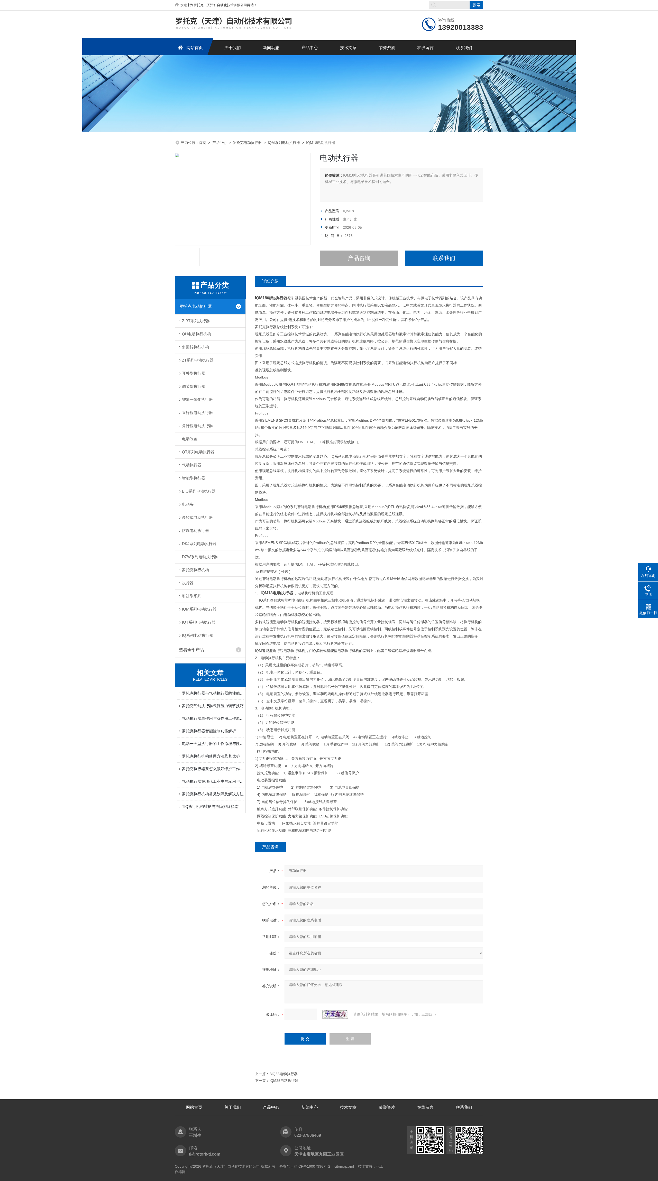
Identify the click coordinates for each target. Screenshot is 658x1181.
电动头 (188, 504)
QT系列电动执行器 (198, 452)
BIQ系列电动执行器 (199, 491)
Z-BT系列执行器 (196, 321)
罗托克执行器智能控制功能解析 (209, 731)
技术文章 (348, 47)
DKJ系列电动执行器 (199, 543)
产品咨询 (359, 258)
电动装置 (189, 439)
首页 (202, 143)
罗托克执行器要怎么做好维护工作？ (213, 769)
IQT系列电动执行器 (198, 622)
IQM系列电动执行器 (284, 143)
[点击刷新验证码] (335, 1014)
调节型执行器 (193, 386)
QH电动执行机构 (196, 334)
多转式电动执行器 (197, 517)
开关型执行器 (193, 373)
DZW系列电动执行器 (200, 557)
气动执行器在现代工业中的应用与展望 (213, 781)
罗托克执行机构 (195, 570)
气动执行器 (191, 465)
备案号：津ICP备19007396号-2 (304, 1166)
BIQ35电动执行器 (283, 1074)
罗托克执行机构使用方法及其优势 (211, 756)
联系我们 (464, 47)
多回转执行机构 (195, 347)
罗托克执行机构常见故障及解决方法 (213, 794)
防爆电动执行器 (195, 530)
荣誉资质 (387, 47)
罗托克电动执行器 (247, 143)
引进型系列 (191, 596)
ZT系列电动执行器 (198, 360)
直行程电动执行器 (197, 412)
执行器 (188, 583)
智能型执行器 (193, 478)
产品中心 (309, 47)
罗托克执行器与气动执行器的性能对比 (213, 693)
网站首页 (194, 47)
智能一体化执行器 (197, 399)
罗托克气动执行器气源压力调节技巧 (213, 706)
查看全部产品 (191, 650)
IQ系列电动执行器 (197, 635)
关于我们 (232, 47)
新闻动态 (271, 47)
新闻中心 (309, 1107)
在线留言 (425, 47)
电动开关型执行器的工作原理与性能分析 (213, 743)
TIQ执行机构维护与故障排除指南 (210, 806)
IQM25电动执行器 (283, 1080)
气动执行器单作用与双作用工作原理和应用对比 (213, 718)
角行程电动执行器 (197, 425)
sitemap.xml (344, 1166)
